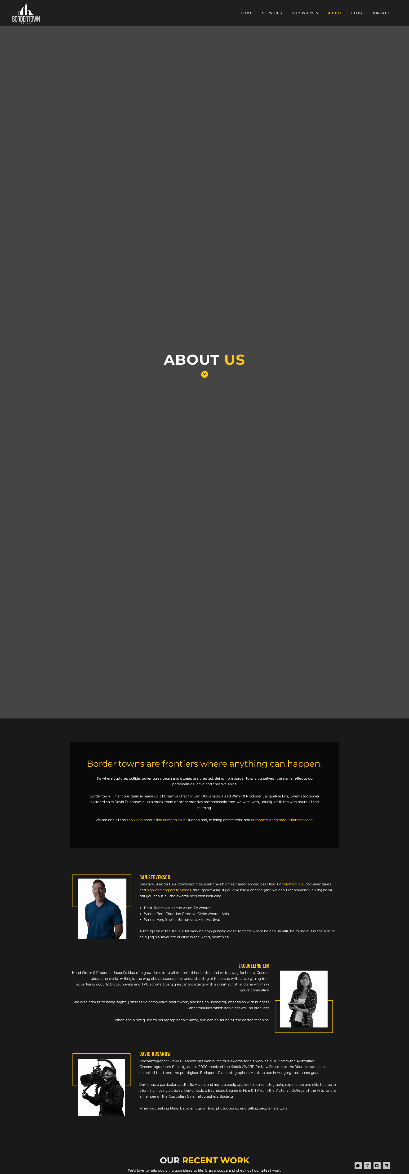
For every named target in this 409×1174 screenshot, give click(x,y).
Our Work (303, 13)
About (335, 13)
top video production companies (154, 819)
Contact (381, 13)
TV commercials (290, 884)
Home (247, 13)
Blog (356, 13)
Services (272, 13)
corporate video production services (282, 819)
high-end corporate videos (169, 890)
